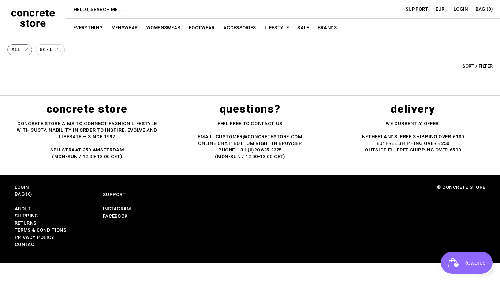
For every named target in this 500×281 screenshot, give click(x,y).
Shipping (26, 215)
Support (417, 9)
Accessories (240, 27)
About (23, 208)
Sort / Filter (477, 66)
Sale (303, 27)
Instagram (117, 208)
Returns (25, 223)
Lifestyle (277, 27)
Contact (26, 244)
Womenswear (164, 27)
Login (461, 9)
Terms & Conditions (40, 230)
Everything (88, 27)
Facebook (115, 216)
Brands (327, 27)
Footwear (202, 27)
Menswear (125, 27)
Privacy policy (35, 237)
